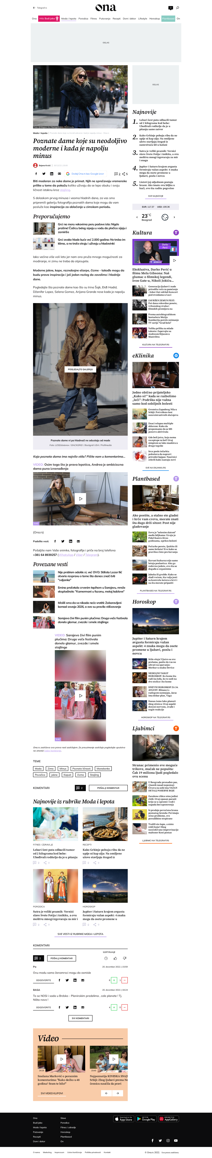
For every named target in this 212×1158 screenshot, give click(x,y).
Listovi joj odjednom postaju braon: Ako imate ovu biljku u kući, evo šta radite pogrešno (153, 185)
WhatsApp (66, 555)
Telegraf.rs (42, 8)
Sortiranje (109, 952)
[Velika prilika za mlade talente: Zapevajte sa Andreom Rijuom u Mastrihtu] (139, 332)
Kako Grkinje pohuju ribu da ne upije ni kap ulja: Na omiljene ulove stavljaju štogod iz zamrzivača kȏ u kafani (154, 140)
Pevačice (40, 774)
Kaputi (67, 774)
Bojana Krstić (45, 165)
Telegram (91, 555)
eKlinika (143, 355)
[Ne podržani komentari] (125, 958)
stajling (65, 190)
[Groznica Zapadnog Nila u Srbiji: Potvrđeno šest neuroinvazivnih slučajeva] (139, 414)
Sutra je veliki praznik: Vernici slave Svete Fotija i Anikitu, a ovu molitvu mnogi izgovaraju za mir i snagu (155, 155)
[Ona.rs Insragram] (168, 1141)
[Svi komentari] (106, 958)
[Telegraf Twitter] (160, 1141)
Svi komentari (80, 1018)
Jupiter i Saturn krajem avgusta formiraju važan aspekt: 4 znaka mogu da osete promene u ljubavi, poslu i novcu (155, 171)
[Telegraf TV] (176, 1141)
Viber (79, 555)
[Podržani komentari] (115, 958)
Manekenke (103, 768)
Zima (51, 768)
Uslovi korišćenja (52, 750)
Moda (38, 768)
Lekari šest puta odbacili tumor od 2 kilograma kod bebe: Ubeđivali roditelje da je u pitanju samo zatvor (154, 124)
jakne (54, 774)
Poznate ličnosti (81, 768)
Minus (63, 768)
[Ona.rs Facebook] (152, 1141)
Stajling (94, 774)
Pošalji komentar (108, 788)
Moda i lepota (40, 133)
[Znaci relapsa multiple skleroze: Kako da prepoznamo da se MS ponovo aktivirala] (139, 427)
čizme (80, 774)
